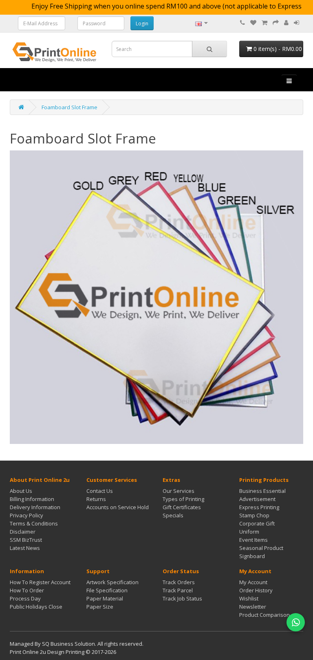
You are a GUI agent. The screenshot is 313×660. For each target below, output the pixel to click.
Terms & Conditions (34, 523)
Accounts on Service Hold (117, 507)
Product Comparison (264, 614)
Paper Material (104, 598)
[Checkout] (276, 22)
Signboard (252, 556)
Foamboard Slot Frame (69, 107)
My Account (253, 582)
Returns (96, 499)
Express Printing (259, 507)
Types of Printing (183, 499)
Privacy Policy (26, 515)
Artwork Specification (112, 582)
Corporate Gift (257, 523)
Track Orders (179, 582)
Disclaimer (22, 531)
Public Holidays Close (36, 606)
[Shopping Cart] (264, 22)
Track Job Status (182, 598)
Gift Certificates (182, 507)
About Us (21, 490)
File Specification (107, 590)
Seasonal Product (261, 548)
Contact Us (99, 490)
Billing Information (32, 499)
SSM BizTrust (26, 539)
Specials (173, 515)
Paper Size (99, 606)
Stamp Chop (254, 515)
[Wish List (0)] (253, 22)
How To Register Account (40, 582)
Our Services (178, 490)
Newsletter (252, 606)
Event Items (253, 539)
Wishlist (248, 598)
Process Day (25, 598)
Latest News (25, 548)
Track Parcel (178, 590)
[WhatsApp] (296, 622)
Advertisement (257, 499)
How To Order (27, 590)
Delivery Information (35, 507)
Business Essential (262, 490)
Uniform (249, 531)
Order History (256, 590)
